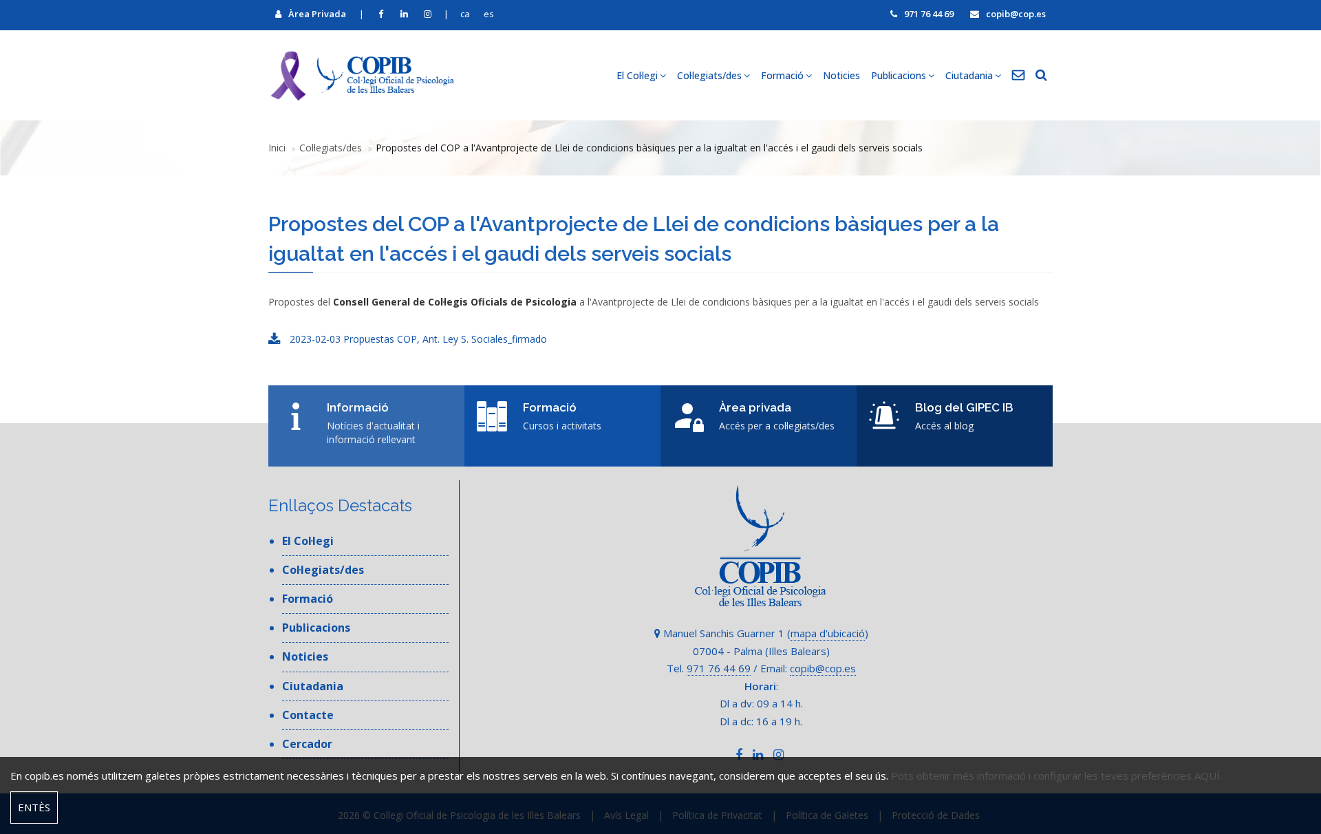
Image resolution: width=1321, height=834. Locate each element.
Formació (307, 598)
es (489, 14)
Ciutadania (312, 686)
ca (465, 14)
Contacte (308, 715)
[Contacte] (1018, 75)
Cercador (307, 743)
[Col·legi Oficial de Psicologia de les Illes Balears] (361, 75)
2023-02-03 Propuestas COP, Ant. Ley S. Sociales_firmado (417, 338)
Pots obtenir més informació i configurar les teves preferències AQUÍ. (1056, 775)
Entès (34, 807)
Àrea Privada (317, 14)
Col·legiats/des (330, 147)
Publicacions (316, 627)
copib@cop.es (1016, 14)
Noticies (841, 75)
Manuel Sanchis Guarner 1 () (764, 633)
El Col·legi (308, 540)
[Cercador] (1041, 75)
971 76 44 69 (929, 14)
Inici (277, 147)
